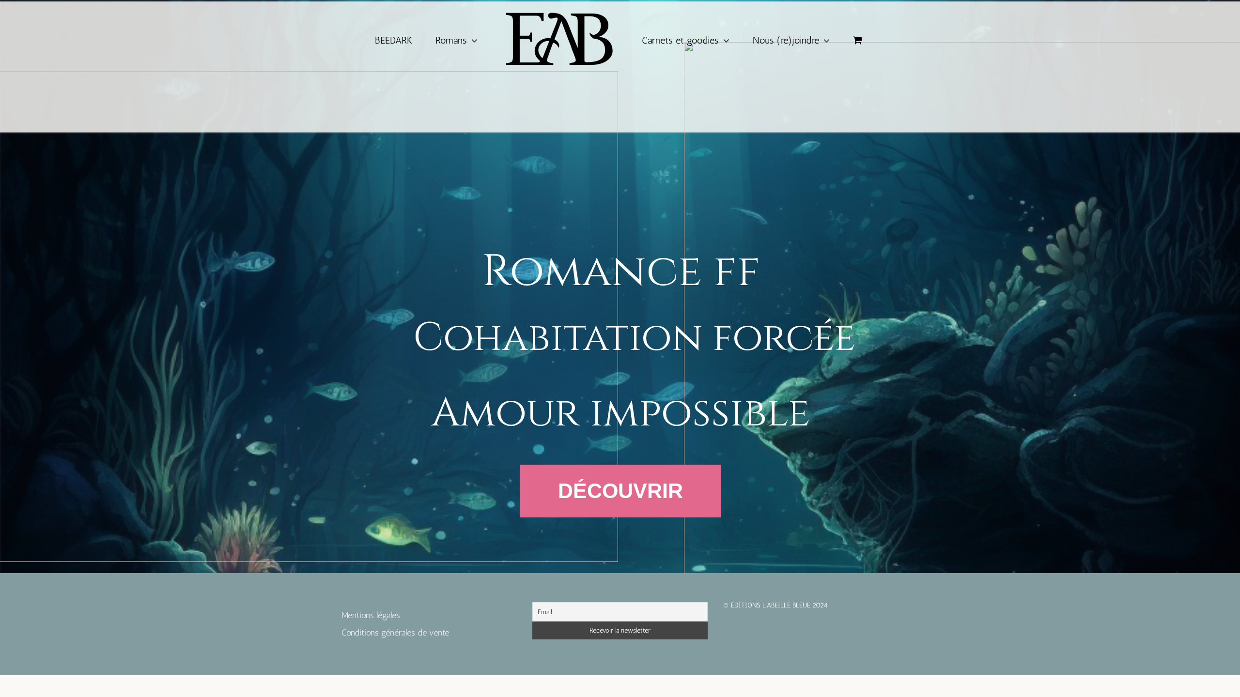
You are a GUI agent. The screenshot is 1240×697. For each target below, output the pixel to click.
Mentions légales (370, 615)
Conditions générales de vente (395, 632)
